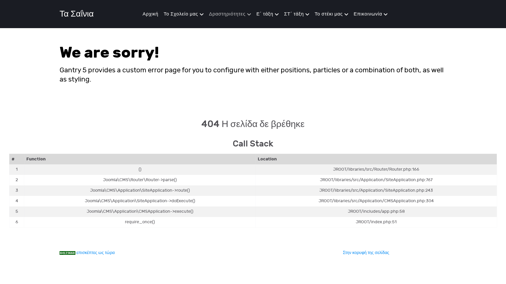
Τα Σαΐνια (77, 14)
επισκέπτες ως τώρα (95, 252)
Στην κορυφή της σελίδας (366, 252)
